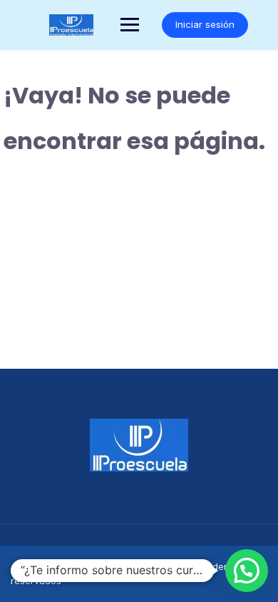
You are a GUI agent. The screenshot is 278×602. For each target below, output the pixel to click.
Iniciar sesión (205, 24)
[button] (246, 570)
